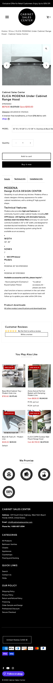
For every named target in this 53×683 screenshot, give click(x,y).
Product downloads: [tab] (15, 305)
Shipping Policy (8, 591)
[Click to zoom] (46, 49)
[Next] (46, 65)
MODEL (5, 129)
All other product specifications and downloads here (25, 308)
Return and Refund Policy (12, 598)
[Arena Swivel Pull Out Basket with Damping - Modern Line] (39, 376)
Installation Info (36, 179)
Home (4, 31)
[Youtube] (7, 668)
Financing (6, 602)
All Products (7, 541)
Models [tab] (8, 259)
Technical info (19, 179)
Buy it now (27, 164)
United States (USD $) (17, 640)
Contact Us (6, 575)
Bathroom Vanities (9, 544)
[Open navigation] (7, 17)
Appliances (6, 551)
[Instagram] (12, 668)
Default (5, 446)
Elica (11, 31)
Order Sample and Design (12, 605)
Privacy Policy (7, 595)
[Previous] (7, 65)
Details (7, 179)
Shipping (5, 112)
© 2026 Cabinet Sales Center (13, 680)
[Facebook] (3, 668)
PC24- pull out (33, 406)
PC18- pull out (33, 402)
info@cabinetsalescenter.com (20, 522)
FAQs (4, 578)
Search (5, 571)
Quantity (5, 143)
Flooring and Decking (10, 558)
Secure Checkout (9, 612)
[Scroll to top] (47, 675)
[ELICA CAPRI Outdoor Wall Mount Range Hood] (39, 421)
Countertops (7, 555)
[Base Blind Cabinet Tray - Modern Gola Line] (13, 376)
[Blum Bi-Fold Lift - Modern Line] (13, 421)
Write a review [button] (26, 334)
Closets (5, 548)
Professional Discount (11, 609)
